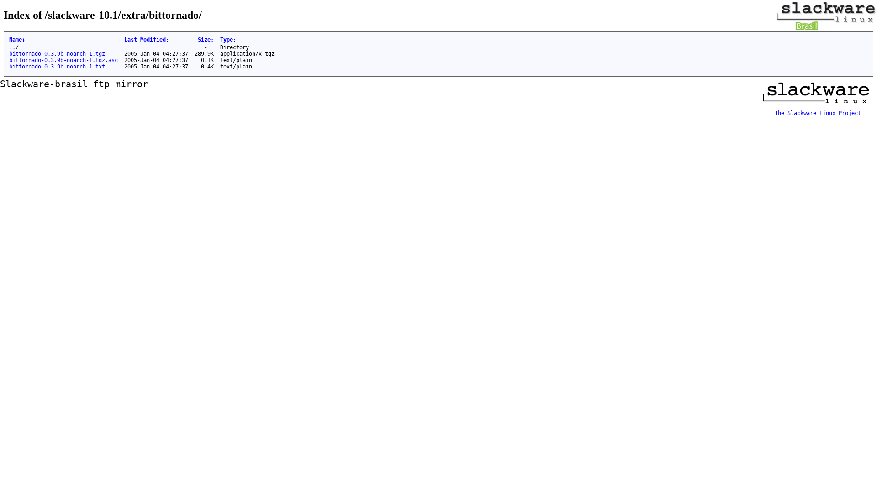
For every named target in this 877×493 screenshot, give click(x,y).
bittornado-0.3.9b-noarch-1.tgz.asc (63, 60)
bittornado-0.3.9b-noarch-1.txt (57, 66)
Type (228, 40)
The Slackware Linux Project (818, 113)
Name (17, 40)
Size (206, 40)
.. (12, 47)
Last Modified (146, 40)
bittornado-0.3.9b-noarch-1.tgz (57, 54)
